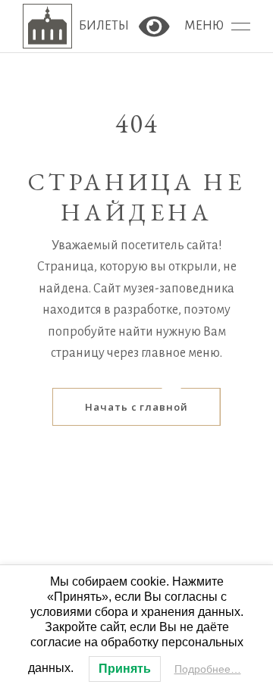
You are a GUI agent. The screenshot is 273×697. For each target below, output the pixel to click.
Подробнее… (207, 669)
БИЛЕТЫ (105, 26)
